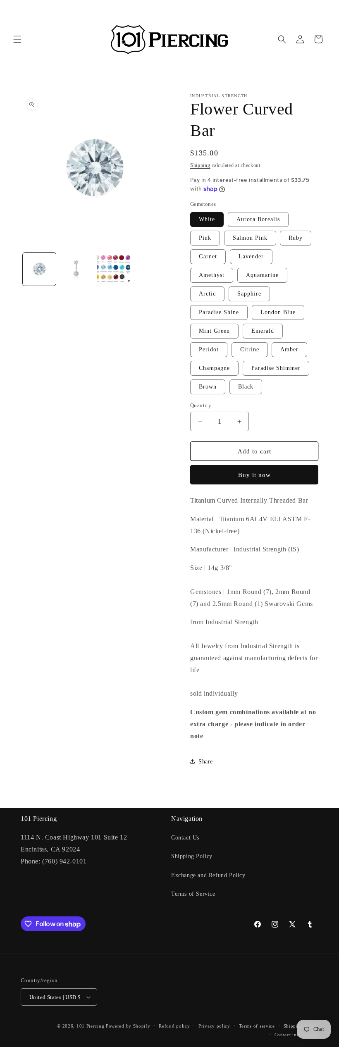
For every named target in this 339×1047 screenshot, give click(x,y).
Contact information (296, 1034)
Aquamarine (262, 275)
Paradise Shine (219, 312)
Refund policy (174, 1025)
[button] (17, 39)
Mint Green (214, 331)
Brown (208, 387)
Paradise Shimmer (276, 368)
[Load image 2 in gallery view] (76, 269)
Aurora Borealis (258, 219)
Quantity (200, 405)
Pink (205, 238)
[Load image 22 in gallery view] (113, 269)
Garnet (208, 256)
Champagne (214, 368)
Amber (289, 349)
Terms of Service (193, 894)
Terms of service (257, 1025)
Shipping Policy (191, 856)
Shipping (200, 165)
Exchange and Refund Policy (208, 875)
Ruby (296, 238)
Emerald (262, 331)
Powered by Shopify (128, 1025)
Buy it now (254, 475)
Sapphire (249, 294)
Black (245, 387)
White (207, 219)
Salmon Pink (250, 238)
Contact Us (185, 838)
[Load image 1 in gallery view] (39, 269)
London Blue (278, 312)
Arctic (207, 294)
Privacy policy (214, 1025)
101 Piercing (90, 1025)
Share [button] (205, 761)
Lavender (251, 256)
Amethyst (211, 275)
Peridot (209, 349)
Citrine (249, 349)
